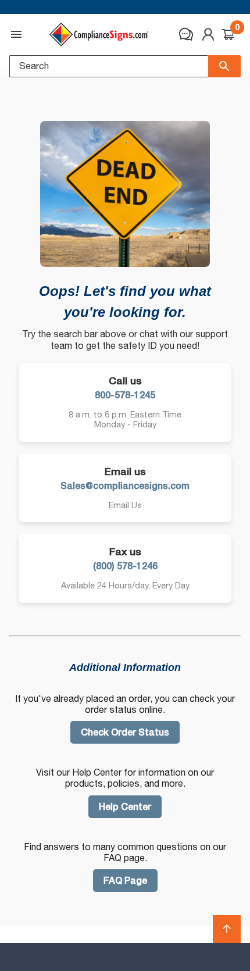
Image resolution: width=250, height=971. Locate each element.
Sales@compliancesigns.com (125, 485)
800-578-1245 (125, 395)
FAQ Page (125, 880)
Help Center (125, 807)
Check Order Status (125, 732)
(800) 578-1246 (125, 566)
